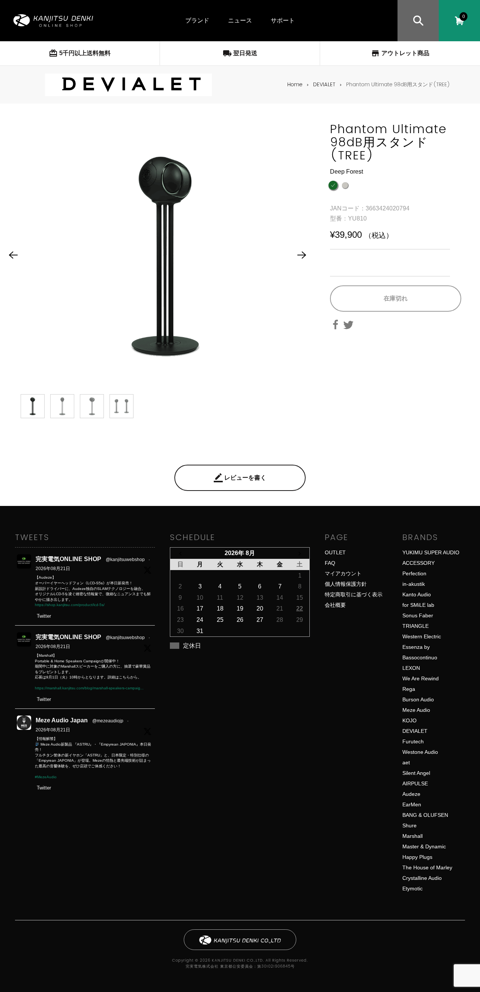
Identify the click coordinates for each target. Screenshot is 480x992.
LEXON (411, 668)
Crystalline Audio (422, 878)
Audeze (411, 794)
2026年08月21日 (53, 568)
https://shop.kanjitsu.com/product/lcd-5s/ (70, 605)
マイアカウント (343, 573)
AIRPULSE (415, 783)
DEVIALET (324, 84)
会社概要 (335, 605)
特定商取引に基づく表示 (353, 594)
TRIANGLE (415, 626)
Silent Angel (416, 773)
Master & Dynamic (424, 846)
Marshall (412, 836)
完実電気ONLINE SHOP (68, 559)
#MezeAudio (46, 777)
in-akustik (413, 584)
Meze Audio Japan (62, 720)
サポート (283, 20)
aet (406, 762)
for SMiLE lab (418, 605)
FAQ (330, 563)
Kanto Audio (416, 594)
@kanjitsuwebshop (125, 559)
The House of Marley (427, 867)
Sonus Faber (417, 615)
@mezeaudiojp (107, 720)
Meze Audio (416, 710)
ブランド (197, 20)
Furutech (413, 741)
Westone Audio (420, 752)
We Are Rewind (420, 678)
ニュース (240, 20)
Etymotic (412, 888)
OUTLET (335, 552)
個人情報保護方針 (346, 584)
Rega (408, 689)
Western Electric (421, 636)
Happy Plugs (417, 857)
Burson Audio (418, 699)
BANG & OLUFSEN (425, 815)
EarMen (411, 804)
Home (294, 84)
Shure (409, 825)
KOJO (409, 720)
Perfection (414, 573)
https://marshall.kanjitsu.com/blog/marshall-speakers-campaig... (89, 688)
